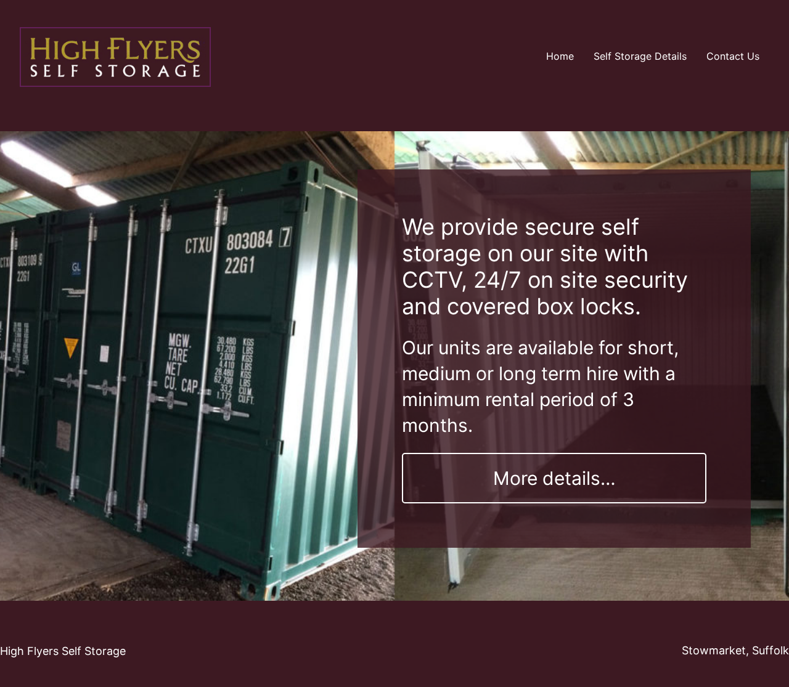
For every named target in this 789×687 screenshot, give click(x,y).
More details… (554, 478)
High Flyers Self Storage (63, 650)
